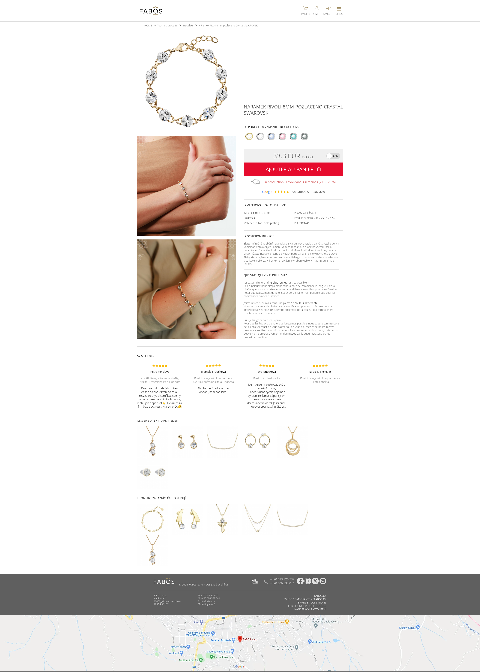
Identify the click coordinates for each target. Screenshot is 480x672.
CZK (335, 156)
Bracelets (188, 25)
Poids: (249, 218)
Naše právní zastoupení (310, 609)
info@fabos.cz (207, 601)
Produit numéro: (314, 218)
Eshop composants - (305, 599)
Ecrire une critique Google (307, 606)
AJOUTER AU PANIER (290, 169)
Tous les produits (167, 25)
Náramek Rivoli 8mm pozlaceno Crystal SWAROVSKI (228, 25)
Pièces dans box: (305, 212)
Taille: (257, 212)
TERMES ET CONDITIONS (311, 602)
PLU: (301, 223)
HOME (148, 25)
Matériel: (261, 223)
